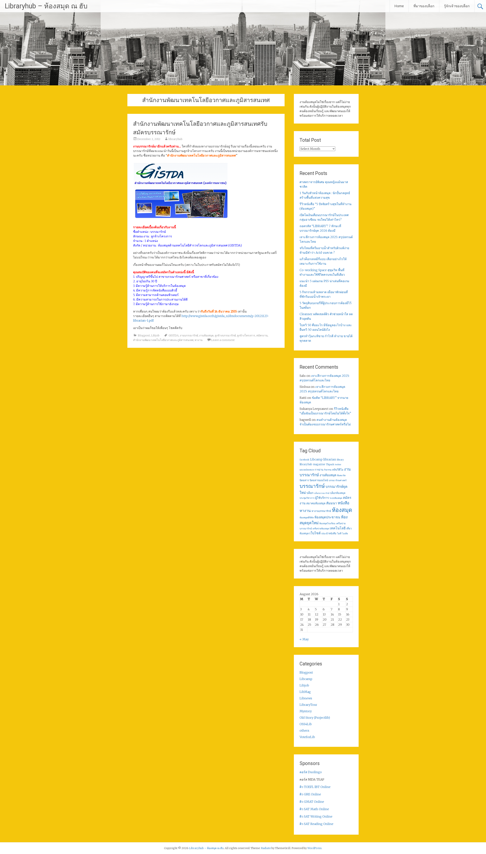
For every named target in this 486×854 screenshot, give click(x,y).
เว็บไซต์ (315, 533)
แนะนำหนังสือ (328, 533)
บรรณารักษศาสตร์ (337, 480)
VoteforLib (307, 737)
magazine (319, 464)
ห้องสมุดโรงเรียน (327, 523)
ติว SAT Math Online (314, 809)
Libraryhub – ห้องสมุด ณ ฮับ (46, 6)
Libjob (155, 335)
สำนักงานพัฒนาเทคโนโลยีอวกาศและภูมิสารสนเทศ (163, 340)
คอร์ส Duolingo (311, 772)
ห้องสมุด (342, 509)
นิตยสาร (304, 480)
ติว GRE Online (310, 794)
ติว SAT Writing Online (316, 816)
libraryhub (175, 139)
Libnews (306, 698)
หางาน (199, 340)
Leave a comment (223, 340)
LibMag (305, 692)
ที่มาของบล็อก (423, 6)
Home (399, 6)
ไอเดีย (345, 533)
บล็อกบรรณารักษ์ (321, 493)
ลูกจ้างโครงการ (246, 335)
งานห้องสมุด (206, 335)
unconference (307, 469)
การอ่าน (319, 469)
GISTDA (174, 335)
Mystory (306, 711)
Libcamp (316, 459)
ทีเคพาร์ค (341, 475)
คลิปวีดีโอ (337, 469)
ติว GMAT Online (312, 802)
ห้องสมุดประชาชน (327, 517)
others (304, 730)
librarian (329, 459)
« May (304, 639)
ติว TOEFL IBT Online (315, 787)
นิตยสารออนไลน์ (319, 480)
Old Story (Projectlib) (315, 717)
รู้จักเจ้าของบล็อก (457, 6)
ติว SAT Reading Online (316, 824)
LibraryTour (308, 705)
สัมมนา (331, 503)
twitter (338, 464)
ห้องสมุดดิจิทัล (307, 517)
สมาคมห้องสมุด (315, 503)
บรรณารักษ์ (312, 486)
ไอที (339, 533)
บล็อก (310, 493)
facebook (304, 459)
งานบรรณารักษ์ (189, 335)
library (340, 459)
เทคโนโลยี (338, 528)
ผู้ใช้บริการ (322, 498)
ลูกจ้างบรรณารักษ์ (225, 335)
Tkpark (330, 464)
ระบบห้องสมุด (336, 498)
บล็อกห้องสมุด (338, 493)
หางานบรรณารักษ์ (321, 511)
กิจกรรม (327, 469)
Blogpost (144, 335)
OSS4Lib (306, 724)
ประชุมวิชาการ (307, 498)
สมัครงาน (262, 335)
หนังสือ (343, 503)
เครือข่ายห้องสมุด (320, 528)
